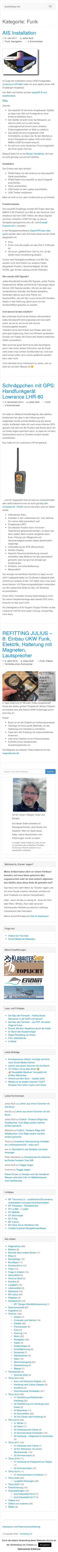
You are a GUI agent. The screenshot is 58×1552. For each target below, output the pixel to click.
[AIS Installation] (29, 62)
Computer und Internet (25, 1320)
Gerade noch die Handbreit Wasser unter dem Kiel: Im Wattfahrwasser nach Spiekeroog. (27, 1177)
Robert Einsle (11, 1174)
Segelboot (13, 1310)
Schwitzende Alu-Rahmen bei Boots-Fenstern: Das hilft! (27, 1158)
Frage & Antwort (16, 1272)
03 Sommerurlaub (23, 1455)
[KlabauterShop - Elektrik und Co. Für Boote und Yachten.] (24, 958)
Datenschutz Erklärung (29, 1548)
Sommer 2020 (21, 1375)
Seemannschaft (16, 1307)
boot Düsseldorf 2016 (24, 1494)
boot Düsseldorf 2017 (24, 1497)
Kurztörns (18, 1387)
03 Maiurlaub (20, 1410)
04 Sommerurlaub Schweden (28, 1432)
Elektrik (17, 1323)
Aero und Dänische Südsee (27, 1381)
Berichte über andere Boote (22, 1252)
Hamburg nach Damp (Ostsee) (29, 1384)
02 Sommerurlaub (23, 1468)
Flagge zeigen (26, 1165)
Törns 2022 (13, 1477)
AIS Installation (19, 32)
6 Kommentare (12, 405)
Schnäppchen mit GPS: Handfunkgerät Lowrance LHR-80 (28, 391)
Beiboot (12, 1249)
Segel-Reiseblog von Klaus (22, 1034)
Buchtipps (13, 1262)
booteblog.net (12, 6)
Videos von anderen (18, 1503)
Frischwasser (20, 1326)
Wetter (11, 1506)
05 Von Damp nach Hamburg (28, 1416)
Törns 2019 (13, 1471)
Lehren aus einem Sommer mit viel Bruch (28, 1065)
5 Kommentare (35, 41)
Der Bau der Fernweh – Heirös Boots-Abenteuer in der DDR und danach (27, 1017)
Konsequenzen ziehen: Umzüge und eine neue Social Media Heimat (29, 1061)
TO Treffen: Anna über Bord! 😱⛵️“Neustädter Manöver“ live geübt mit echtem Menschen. (27, 1072)
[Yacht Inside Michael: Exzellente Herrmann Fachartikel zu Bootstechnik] (24, 992)
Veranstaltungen (16, 1490)
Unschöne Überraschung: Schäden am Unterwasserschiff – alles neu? (27, 1143)
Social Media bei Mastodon (21, 938)
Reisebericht (14, 1300)
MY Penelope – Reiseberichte (23, 1205)
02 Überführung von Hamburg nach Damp (31, 1405)
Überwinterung (15, 1487)
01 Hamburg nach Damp (26, 1445)
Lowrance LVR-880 (12, 84)
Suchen (50, 771)
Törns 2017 (13, 1442)
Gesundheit (14, 1275)
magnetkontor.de (10, 753)
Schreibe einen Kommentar (19, 664)
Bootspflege (14, 1259)
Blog (10, 1255)
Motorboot (13, 1291)
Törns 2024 (13, 1484)
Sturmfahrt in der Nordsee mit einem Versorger (26, 1151)
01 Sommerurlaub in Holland (28, 1474)
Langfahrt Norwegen (24, 1481)
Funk (7, 41)
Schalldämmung (22, 1349)
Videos (49, 660)
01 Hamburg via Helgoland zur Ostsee (33, 1461)
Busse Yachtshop (35, 153)
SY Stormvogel (15, 1215)
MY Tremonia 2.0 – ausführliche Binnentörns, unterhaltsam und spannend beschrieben (30, 1201)
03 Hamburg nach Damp (26, 1429)
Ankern (17, 1316)
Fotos (11, 1268)
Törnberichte (14, 1371)
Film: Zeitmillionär (17, 1038)
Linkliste (12, 1041)
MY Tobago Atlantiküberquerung (30, 1304)
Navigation (16, 41)
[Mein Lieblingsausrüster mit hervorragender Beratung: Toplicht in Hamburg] (24, 969)
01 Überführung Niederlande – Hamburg (29, 1399)
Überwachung (21, 1365)
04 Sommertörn (21, 1413)
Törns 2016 (13, 1419)
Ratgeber (12, 1297)
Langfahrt (13, 1284)
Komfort (12, 1281)
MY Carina (13, 1221)
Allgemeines (14, 1246)
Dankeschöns (15, 1265)
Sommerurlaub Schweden (27, 1391)
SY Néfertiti (13, 1212)
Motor (16, 1336)
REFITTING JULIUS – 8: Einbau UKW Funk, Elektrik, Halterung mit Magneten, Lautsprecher (27, 644)
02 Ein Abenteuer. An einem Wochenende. (28, 1450)
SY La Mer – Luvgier (18, 1208)
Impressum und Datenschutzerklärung (21, 1526)
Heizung (18, 1333)
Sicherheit (19, 1352)
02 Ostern (19, 1426)
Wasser (17, 1368)
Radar (17, 1342)
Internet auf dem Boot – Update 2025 (26, 1078)
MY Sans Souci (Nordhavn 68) (23, 1225)
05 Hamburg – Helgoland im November (33, 1436)
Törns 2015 (13, 1394)
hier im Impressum (39, 916)
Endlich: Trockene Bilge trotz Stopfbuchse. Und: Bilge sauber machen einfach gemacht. (26, 1122)
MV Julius (13, 1294)
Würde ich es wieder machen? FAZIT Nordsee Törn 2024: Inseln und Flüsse (27, 1083)
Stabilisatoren (21, 1355)
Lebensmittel (14, 1288)
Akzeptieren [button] (45, 1544)
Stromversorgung (22, 1362)
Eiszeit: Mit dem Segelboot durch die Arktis (29, 1028)
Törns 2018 (13, 1458)
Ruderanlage (20, 1346)
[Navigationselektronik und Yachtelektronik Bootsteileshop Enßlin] (24, 980)
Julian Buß (27, 38)
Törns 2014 (13, 1378)
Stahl (16, 1358)
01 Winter (18, 1423)
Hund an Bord (15, 1278)
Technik (12, 1313)
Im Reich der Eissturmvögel (22, 1031)
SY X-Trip (12, 1218)
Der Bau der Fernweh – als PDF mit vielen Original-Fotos (29, 1023)
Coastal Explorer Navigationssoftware (27, 1228)
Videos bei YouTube (18, 935)
